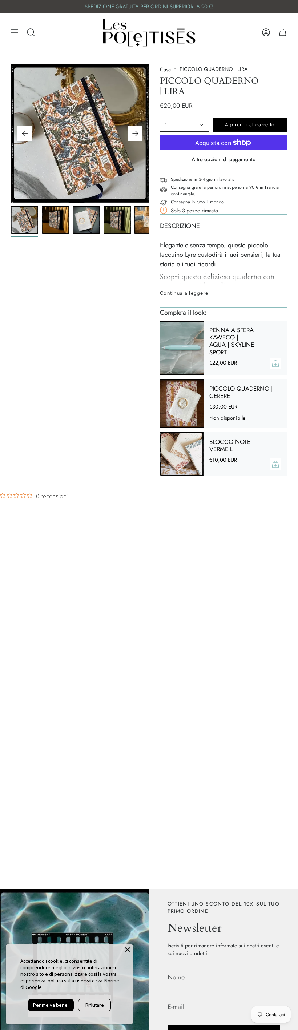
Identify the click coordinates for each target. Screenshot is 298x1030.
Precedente (24, 133)
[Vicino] (127, 949)
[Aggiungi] (275, 363)
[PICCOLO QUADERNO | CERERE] (182, 403)
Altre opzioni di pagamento (223, 159)
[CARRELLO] (282, 32)
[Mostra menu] (14, 32)
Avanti (135, 133)
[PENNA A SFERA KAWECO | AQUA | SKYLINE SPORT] (182, 348)
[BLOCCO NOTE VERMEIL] (182, 454)
